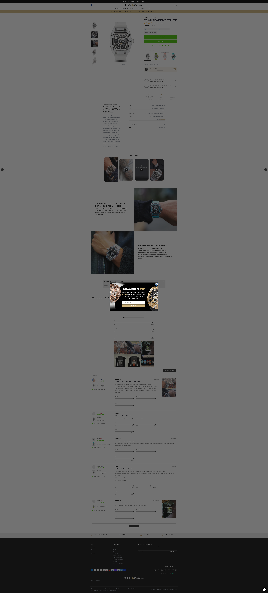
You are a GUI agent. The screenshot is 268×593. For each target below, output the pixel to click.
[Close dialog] (156, 284)
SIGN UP (134, 306)
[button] (264, 589)
